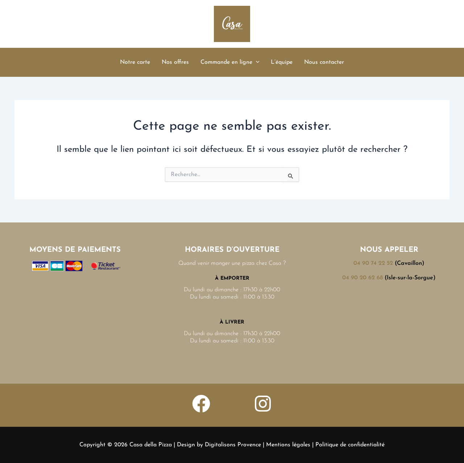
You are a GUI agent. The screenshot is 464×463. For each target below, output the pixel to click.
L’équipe (282, 62)
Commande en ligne (226, 62)
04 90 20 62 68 (362, 278)
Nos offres (175, 62)
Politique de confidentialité (350, 445)
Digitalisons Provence (233, 445)
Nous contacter (324, 62)
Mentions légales (288, 445)
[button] (256, 62)
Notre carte (135, 62)
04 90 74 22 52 (373, 263)
